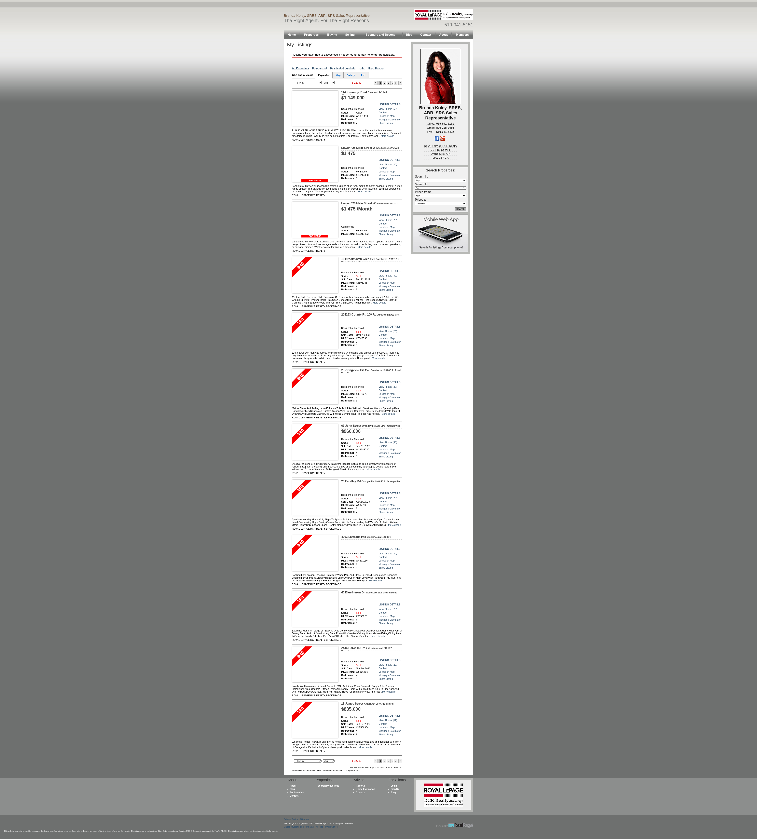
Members (462, 34)
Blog (409, 34)
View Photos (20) (388, 387)
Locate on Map (387, 116)
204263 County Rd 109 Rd (370, 316)
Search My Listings (328, 785)
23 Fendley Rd (370, 481)
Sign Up (395, 789)
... (392, 82)
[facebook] (437, 140)
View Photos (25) (388, 331)
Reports (360, 785)
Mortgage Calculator (390, 119)
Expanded (323, 75)
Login (394, 785)
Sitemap (304, 819)
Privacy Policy (291, 819)
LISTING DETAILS (390, 104)
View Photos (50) (388, 109)
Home (292, 34)
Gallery (351, 75)
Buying (332, 34)
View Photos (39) (388, 275)
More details (387, 136)
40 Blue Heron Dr (369, 592)
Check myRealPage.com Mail (299, 827)
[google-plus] (442, 140)
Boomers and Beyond (380, 34)
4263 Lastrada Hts (366, 538)
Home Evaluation (365, 789)
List (363, 75)
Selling (350, 34)
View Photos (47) (388, 720)
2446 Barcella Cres (367, 649)
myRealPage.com (454, 825)
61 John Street (370, 425)
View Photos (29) (388, 664)
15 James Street (367, 705)
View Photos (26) (388, 164)
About (443, 34)
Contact (425, 34)
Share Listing (386, 123)
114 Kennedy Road (365, 93)
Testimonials (297, 792)
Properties (311, 34)
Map (338, 75)
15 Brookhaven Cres (370, 260)
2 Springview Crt (371, 371)
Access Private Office (327, 827)
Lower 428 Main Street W (370, 149)
